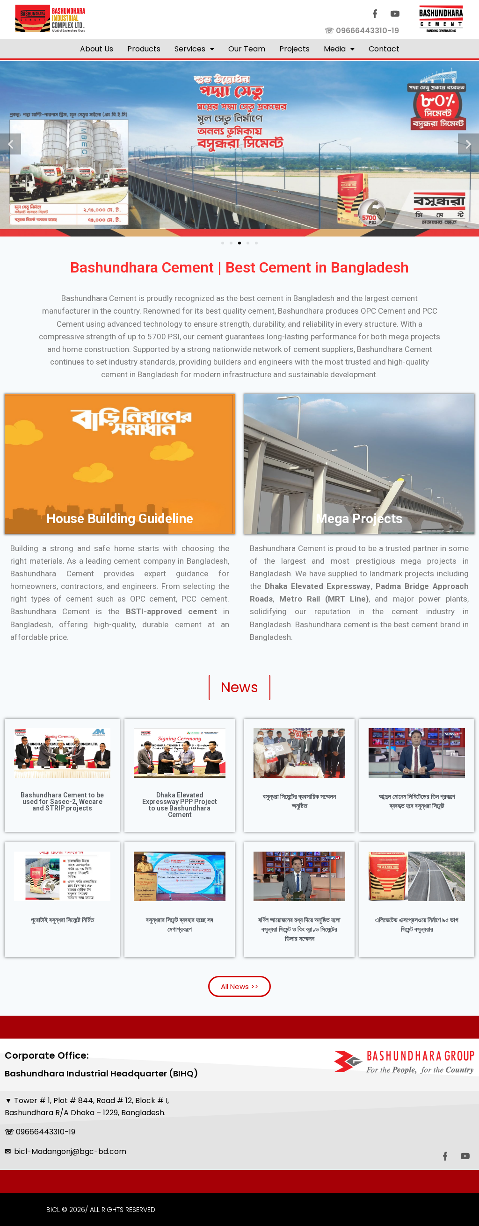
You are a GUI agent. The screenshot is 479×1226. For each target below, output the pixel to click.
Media (335, 48)
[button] (194, 49)
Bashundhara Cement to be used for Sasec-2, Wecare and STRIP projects (62, 801)
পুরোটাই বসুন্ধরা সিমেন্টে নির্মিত (62, 920)
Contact (384, 48)
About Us (96, 48)
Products (143, 48)
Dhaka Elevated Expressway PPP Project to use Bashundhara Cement (179, 804)
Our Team (246, 48)
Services (189, 48)
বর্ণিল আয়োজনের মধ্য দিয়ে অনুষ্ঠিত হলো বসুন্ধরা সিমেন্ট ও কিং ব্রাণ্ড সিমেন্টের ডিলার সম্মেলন (299, 929)
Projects (294, 48)
